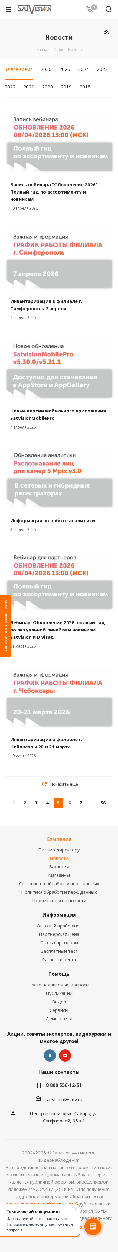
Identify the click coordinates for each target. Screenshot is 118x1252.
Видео (59, 1002)
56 (103, 803)
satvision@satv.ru (63, 1099)
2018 (85, 87)
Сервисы (59, 1010)
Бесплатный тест (59, 951)
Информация (59, 915)
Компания (59, 839)
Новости (59, 858)
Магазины (59, 875)
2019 (66, 87)
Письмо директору (59, 849)
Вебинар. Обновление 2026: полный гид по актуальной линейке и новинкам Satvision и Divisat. (57, 629)
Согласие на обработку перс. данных (59, 883)
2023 (102, 69)
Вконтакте (50, 1055)
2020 (47, 87)
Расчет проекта (59, 959)
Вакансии (59, 866)
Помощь (59, 974)
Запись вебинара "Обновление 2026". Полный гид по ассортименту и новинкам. (54, 191)
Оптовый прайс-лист (59, 925)
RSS (106, 32)
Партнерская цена (59, 934)
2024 (83, 69)
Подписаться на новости (59, 900)
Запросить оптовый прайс (5, 626)
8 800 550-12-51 (64, 1085)
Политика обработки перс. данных (59, 892)
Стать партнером (59, 942)
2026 (46, 69)
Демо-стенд (59, 1018)
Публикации (59, 993)
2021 (28, 87)
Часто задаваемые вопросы (59, 985)
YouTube (65, 1055)
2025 (64, 69)
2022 (10, 87)
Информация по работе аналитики (52, 520)
